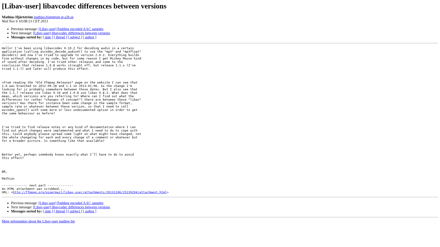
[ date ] (48, 37)
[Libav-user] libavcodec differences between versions (71, 33)
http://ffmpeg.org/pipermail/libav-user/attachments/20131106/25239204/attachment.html (90, 192)
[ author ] (89, 37)
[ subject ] (75, 37)
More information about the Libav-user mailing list (38, 221)
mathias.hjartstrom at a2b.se (54, 17)
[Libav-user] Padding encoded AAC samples (70, 29)
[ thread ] (60, 37)
